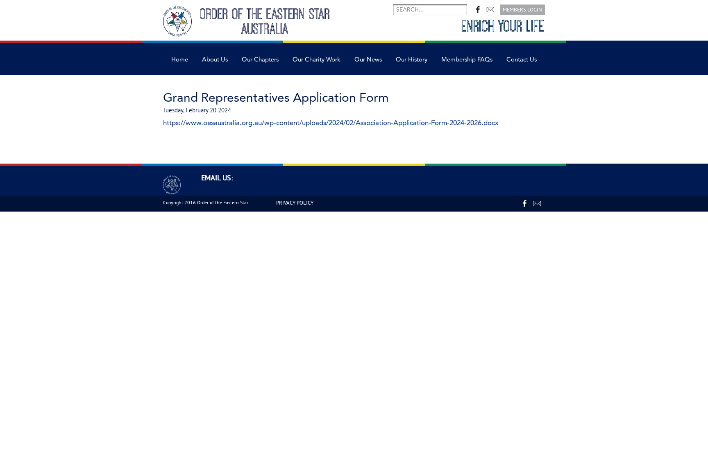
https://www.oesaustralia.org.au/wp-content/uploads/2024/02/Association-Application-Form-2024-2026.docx (331, 122)
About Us (215, 60)
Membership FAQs (466, 60)
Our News (368, 60)
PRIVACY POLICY (294, 202)
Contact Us (521, 60)
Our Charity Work (316, 60)
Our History (411, 60)
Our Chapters (260, 60)
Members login (522, 9)
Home (179, 60)
